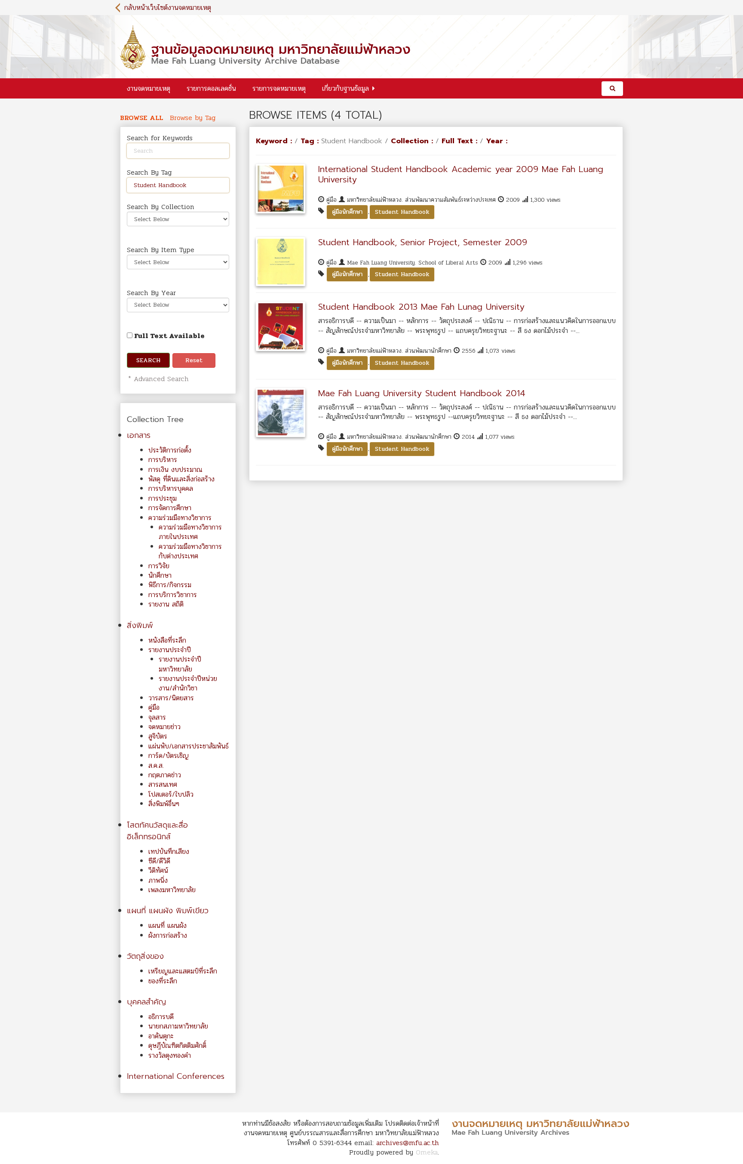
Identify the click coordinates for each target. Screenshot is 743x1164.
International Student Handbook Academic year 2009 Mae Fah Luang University (460, 174)
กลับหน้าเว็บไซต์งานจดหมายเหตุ (167, 7)
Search (148, 360)
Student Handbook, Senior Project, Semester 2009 (422, 242)
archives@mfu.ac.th (407, 1142)
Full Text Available (168, 336)
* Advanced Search (157, 378)
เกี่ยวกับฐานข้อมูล (345, 88)
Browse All (141, 118)
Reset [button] (194, 360)
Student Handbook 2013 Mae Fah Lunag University (421, 306)
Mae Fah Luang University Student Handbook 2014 (421, 393)
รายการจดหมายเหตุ (279, 88)
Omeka (427, 1152)
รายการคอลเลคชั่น (211, 88)
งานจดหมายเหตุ (148, 88)
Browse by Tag (192, 118)
